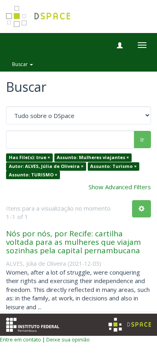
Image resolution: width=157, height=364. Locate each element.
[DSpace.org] (129, 325)
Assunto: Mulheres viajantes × (93, 158)
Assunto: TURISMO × (33, 175)
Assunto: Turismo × (113, 166)
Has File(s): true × (29, 158)
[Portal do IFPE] (32, 324)
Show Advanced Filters (120, 187)
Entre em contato (20, 339)
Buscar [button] (20, 64)
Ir (142, 139)
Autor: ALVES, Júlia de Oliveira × (46, 166)
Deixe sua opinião (68, 339)
